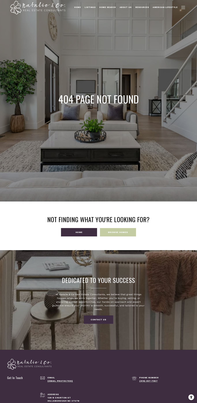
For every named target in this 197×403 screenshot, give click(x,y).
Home (79, 232)
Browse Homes (118, 232)
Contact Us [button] (98, 319)
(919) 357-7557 (148, 381)
